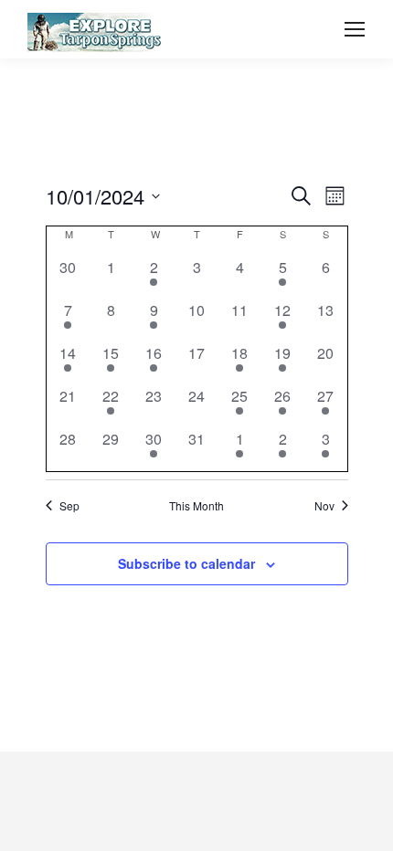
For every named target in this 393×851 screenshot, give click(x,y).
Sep (69, 506)
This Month (196, 506)
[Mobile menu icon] (355, 29)
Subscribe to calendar (186, 563)
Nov (324, 506)
